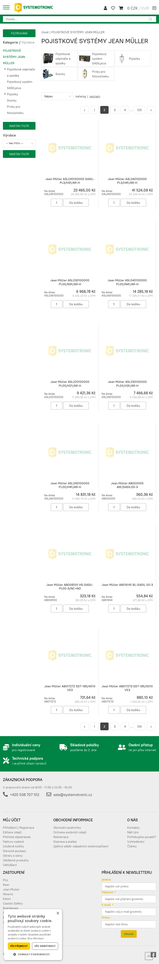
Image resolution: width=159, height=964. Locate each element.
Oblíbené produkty (16, 860)
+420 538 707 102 (24, 794)
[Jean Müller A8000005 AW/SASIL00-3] (127, 452)
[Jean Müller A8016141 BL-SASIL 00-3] (127, 554)
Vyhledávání (135, 841)
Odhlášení (10, 865)
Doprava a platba (65, 841)
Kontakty (133, 827)
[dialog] (33, 934)
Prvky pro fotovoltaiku (15, 110)
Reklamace (61, 837)
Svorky (11, 100)
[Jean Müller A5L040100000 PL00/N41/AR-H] (127, 249)
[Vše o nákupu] (154, 8)
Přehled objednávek (17, 837)
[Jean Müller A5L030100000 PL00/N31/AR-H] (70, 249)
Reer (6, 885)
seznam (95, 96)
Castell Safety (13, 903)
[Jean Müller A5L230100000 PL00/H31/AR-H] (127, 351)
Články (132, 846)
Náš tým (133, 832)
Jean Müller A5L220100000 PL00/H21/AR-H (69, 383)
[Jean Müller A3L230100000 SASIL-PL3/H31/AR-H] (70, 148)
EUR (145, 8)
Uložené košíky (13, 846)
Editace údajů (12, 832)
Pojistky (12, 94)
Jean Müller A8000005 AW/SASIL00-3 (127, 485)
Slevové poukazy (14, 851)
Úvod (44, 32)
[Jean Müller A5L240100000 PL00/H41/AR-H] (70, 452)
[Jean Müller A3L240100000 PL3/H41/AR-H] (127, 148)
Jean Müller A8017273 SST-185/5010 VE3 (127, 688)
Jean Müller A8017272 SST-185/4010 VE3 (69, 688)
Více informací (35, 938)
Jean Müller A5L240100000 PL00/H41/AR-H (69, 485)
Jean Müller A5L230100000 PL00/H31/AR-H (127, 383)
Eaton (7, 899)
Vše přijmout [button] (19, 946)
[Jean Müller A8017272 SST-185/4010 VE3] (70, 655)
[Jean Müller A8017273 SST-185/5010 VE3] (127, 655)
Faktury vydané (13, 841)
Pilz (5, 880)
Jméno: (106, 879)
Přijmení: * (109, 892)
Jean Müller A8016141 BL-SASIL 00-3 (127, 585)
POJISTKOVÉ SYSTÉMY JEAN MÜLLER (14, 57)
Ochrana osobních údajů (69, 832)
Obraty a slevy (13, 855)
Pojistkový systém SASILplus (19, 85)
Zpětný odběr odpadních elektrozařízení (80, 846)
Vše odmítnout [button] (45, 946)
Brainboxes (10, 908)
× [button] (57, 913)
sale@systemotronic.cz (72, 794)
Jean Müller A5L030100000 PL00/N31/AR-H (69, 282)
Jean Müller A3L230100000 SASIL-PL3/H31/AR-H (69, 181)
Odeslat (129, 934)
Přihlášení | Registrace (18, 827)
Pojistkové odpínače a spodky (21, 72)
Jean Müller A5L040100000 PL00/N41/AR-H (127, 282)
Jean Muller (11, 889)
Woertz (8, 894)
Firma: (106, 917)
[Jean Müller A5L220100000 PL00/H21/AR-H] (70, 351)
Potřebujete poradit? (141, 837)
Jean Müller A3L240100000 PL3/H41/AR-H (127, 181)
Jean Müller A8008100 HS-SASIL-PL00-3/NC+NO (69, 586)
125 (139, 110)
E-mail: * (107, 905)
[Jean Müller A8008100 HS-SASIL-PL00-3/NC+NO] (70, 554)
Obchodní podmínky (67, 827)
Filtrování (19, 33)
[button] (33, 954)
